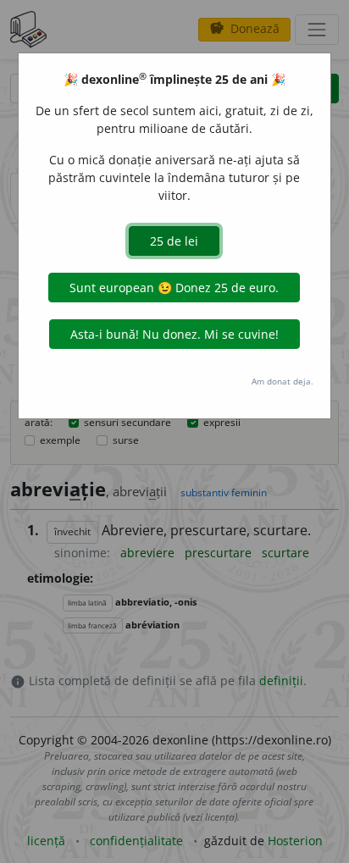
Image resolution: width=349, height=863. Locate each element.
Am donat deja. (282, 381)
